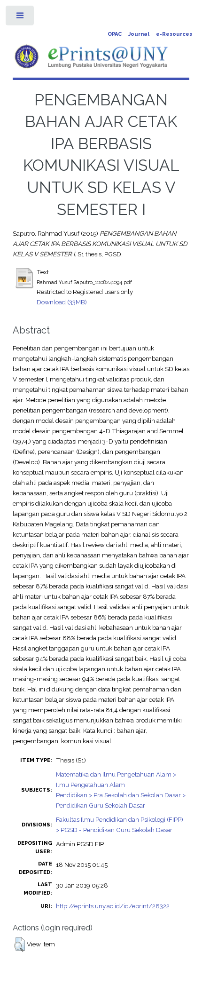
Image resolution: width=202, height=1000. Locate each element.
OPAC (115, 34)
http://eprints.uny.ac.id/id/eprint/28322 (113, 906)
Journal (138, 34)
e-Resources (174, 34)
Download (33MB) (62, 302)
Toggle (20, 17)
